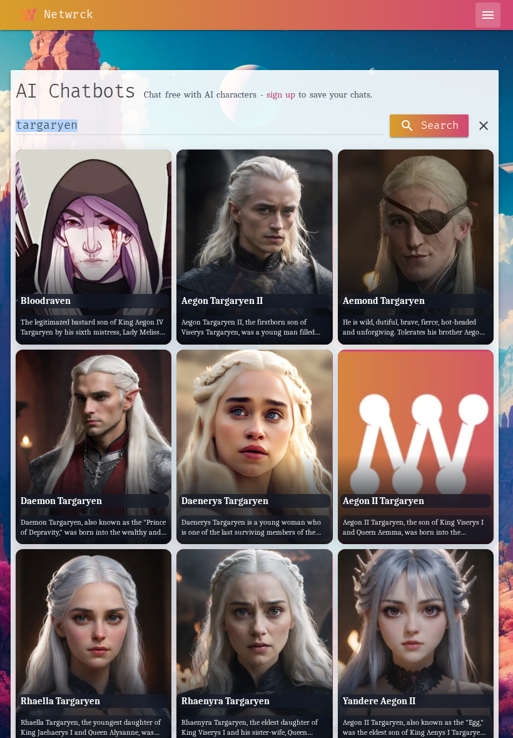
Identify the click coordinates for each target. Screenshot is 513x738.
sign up (281, 94)
